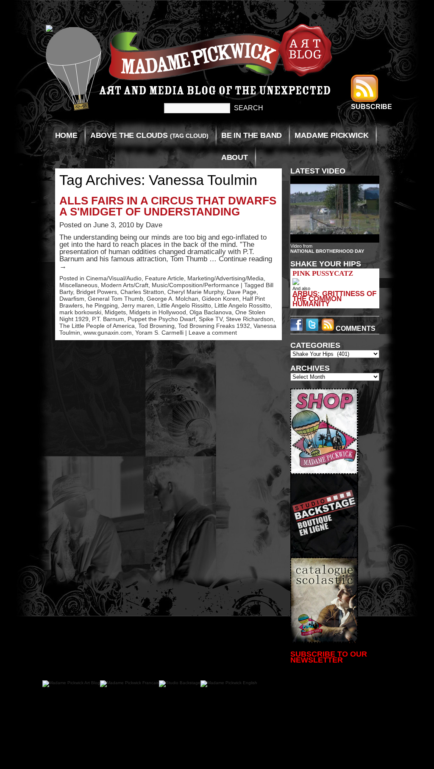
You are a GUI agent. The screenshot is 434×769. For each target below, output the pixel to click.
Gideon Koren (220, 298)
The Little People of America (97, 325)
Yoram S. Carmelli (159, 332)
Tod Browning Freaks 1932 (214, 325)
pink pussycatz (322, 273)
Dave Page (241, 291)
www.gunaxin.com (107, 332)
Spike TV (211, 319)
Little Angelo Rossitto (242, 305)
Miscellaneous (78, 285)
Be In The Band (251, 135)
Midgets (115, 312)
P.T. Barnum (108, 319)
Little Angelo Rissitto (184, 305)
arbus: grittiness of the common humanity (334, 299)
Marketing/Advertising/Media (225, 278)
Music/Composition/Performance (195, 285)
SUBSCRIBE (371, 106)
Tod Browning (156, 325)
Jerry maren (137, 305)
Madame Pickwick (331, 135)
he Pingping (102, 305)
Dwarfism (71, 298)
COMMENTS (355, 328)
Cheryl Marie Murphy (195, 291)
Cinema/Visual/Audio (114, 278)
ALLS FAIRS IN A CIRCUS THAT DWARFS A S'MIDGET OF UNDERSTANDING (167, 206)
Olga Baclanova (210, 312)
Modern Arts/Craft (124, 285)
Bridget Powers (96, 291)
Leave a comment (213, 332)
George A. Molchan (172, 298)
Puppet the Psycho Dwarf (161, 319)
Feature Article (164, 278)
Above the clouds (149, 135)
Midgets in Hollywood (157, 312)
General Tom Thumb (115, 298)
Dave (154, 225)
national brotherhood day (327, 251)
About (234, 157)
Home (66, 135)
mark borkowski (80, 312)
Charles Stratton (142, 291)
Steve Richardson (249, 319)
